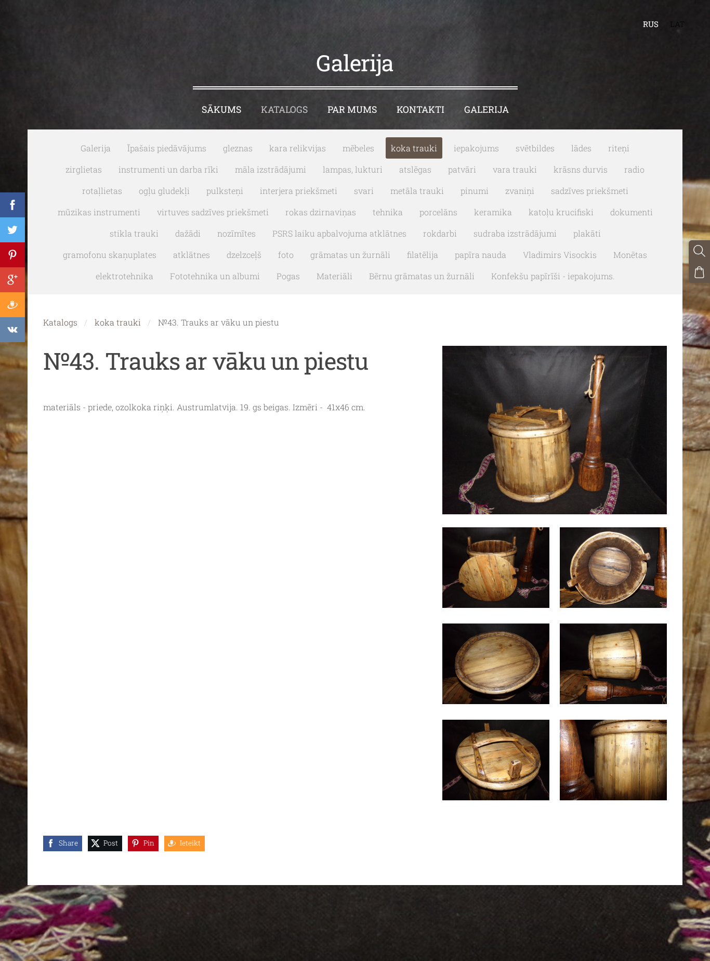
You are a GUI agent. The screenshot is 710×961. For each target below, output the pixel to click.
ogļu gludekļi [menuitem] (164, 190)
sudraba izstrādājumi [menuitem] (515, 233)
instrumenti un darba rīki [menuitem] (168, 169)
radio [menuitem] (634, 169)
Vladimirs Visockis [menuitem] (560, 254)
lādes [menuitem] (581, 147)
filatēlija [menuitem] (422, 254)
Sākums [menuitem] (221, 109)
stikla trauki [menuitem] (134, 233)
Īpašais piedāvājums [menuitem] (166, 147)
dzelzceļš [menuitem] (244, 254)
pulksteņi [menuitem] (224, 190)
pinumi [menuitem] (475, 190)
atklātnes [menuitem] (191, 254)
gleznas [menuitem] (238, 147)
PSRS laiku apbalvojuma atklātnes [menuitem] (339, 233)
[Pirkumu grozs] (699, 272)
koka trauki (118, 322)
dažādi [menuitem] (188, 233)
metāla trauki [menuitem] (417, 190)
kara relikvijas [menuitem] (297, 147)
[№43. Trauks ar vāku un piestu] (495, 568)
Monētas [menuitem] (630, 254)
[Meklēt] (699, 251)
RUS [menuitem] (651, 24)
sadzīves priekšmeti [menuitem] (589, 190)
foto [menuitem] (286, 254)
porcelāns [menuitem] (438, 211)
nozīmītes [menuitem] (236, 233)
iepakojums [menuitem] (476, 147)
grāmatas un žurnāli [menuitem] (350, 254)
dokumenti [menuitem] (631, 211)
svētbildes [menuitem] (535, 147)
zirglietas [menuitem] (83, 169)
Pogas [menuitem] (288, 275)
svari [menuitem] (364, 190)
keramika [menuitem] (493, 211)
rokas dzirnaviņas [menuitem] (320, 211)
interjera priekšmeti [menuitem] (298, 190)
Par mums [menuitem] (352, 109)
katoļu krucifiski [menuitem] (561, 211)
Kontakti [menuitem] (420, 109)
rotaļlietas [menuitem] (102, 190)
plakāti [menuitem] (587, 233)
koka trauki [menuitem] (414, 147)
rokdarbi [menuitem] (440, 233)
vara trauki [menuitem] (515, 169)
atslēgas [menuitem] (415, 169)
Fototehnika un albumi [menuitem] (215, 275)
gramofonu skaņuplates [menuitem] (109, 254)
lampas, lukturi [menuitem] (353, 169)
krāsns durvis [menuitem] (581, 169)
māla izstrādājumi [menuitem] (270, 169)
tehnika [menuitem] (388, 211)
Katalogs (60, 322)
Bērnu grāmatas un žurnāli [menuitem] (422, 275)
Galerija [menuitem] (486, 109)
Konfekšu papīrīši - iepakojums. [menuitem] (553, 275)
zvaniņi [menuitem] (519, 190)
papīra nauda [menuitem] (480, 254)
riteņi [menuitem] (618, 147)
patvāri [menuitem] (462, 169)
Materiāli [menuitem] (334, 275)
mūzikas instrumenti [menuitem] (99, 211)
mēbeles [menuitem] (358, 147)
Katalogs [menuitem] (284, 109)
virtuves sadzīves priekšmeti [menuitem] (213, 211)
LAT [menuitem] (677, 24)
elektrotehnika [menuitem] (124, 275)
